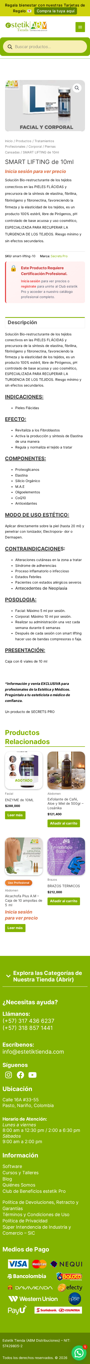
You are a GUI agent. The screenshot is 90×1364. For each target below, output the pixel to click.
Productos (24, 141)
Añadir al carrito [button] (63, 823)
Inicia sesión (30, 281)
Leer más (15, 815)
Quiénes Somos (18, 1185)
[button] (77, 88)
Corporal (35, 146)
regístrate (28, 286)
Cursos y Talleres (20, 1172)
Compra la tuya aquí (56, 11)
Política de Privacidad (25, 1220)
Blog (7, 1178)
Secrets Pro (59, 256)
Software (12, 1166)
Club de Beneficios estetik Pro (34, 1191)
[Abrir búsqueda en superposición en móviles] (45, 47)
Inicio (9, 141)
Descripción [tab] (22, 322)
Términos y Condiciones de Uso (36, 1214)
